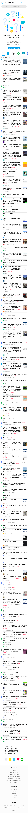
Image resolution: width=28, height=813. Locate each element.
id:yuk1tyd (7, 480)
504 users (10, 554)
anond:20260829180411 (10, 584)
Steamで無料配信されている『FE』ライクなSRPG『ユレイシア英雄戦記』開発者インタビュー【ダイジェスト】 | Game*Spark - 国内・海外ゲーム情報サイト (12, 389)
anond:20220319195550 (10, 134)
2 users (15, 570)
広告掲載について (7, 807)
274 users (25, 739)
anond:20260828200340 (10, 669)
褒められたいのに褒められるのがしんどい (13, 342)
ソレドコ (14, 797)
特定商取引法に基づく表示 (14, 776)
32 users (5, 204)
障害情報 (14, 793)
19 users (5, 100)
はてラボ (14, 791)
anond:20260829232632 (10, 303)
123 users (5, 605)
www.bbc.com (8, 471)
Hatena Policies (14, 782)
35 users (9, 93)
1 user (7, 445)
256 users (8, 413)
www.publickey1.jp (9, 206)
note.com (7, 149)
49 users (12, 115)
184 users (9, 338)
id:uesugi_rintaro (8, 533)
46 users (10, 271)
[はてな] (7, 2)
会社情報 (6, 805)
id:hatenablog (7, 688)
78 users (7, 235)
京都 (6, 646)
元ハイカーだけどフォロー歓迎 (10, 672)
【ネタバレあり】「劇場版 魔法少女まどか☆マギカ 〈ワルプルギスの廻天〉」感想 (12, 513)
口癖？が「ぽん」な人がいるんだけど (12, 547)
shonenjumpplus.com (9, 176)
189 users (16, 433)
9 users (12, 437)
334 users (19, 620)
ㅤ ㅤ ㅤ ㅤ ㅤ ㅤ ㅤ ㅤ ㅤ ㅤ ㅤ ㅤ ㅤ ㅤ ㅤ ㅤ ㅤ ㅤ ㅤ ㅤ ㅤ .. (6, 582)
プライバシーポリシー (14, 772)
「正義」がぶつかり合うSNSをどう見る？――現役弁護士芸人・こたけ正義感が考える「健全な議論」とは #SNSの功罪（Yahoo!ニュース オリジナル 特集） (12, 334)
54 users (11, 189)
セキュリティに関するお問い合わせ (14, 780)
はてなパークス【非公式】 (10, 492)
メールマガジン (14, 795)
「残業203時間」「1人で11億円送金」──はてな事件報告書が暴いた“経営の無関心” (12, 72)
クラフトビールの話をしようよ (10, 403)
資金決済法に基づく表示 (14, 778)
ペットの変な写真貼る (8, 719)
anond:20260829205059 (10, 549)
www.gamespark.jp (9, 394)
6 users (4, 147)
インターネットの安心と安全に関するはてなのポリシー (11, 750)
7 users (4, 520)
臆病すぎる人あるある (8, 418)
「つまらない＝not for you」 (10, 313)
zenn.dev (7, 191)
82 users (23, 422)
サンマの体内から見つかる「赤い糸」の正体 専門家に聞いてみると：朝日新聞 (12, 226)
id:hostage (7, 539)
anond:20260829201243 (10, 562)
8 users (17, 301)
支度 (4, 536)
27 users (15, 692)
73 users (12, 392)
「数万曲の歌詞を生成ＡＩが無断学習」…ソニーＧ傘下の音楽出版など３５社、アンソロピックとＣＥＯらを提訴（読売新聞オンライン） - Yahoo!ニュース (12, 63)
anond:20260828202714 (10, 665)
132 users (20, 313)
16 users (7, 242)
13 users (13, 587)
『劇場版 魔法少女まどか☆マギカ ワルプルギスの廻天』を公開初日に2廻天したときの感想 (12, 593)
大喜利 (6, 196)
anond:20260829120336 (10, 636)
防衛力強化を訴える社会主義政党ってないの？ (14, 519)
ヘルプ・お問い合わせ (14, 774)
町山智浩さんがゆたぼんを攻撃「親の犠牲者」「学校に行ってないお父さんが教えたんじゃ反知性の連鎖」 (12, 181)
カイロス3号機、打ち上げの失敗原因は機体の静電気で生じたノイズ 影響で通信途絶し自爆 (12, 277)
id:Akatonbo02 (8, 453)
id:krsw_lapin (7, 516)
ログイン (23, 2)
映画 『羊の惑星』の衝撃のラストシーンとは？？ (14, 194)
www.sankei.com (8, 117)
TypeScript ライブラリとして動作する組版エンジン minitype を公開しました (12, 233)
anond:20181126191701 (10, 344)
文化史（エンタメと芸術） (10, 211)
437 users (8, 219)
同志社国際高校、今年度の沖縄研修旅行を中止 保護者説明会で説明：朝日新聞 (12, 79)
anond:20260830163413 (10, 439)
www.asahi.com (8, 83)
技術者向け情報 (21, 805)
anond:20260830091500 (10, 522)
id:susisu (6, 545)
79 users (25, 342)
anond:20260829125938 (10, 618)
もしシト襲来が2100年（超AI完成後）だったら (14, 505)
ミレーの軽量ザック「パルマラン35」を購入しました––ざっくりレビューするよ (12, 444)
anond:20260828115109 (10, 700)
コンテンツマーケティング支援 (18, 807)
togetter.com (7, 128)
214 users (5, 369)
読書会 (6, 250)
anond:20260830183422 (10, 377)
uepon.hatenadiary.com (10, 329)
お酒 (6, 404)
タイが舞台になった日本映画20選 (11, 667)
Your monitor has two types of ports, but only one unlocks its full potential (12, 241)
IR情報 (10, 805)
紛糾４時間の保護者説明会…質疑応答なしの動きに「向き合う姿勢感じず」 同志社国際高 (12, 114)
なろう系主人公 (7, 437)
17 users (13, 167)
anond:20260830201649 (10, 315)
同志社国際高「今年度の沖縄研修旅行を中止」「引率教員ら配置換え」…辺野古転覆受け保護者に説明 (12, 138)
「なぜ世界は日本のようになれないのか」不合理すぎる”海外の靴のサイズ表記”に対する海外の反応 (12, 308)
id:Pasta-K (7, 597)
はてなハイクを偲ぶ (9, 674)
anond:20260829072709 (10, 659)
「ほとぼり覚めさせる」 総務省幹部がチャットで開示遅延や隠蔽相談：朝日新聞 (12, 92)
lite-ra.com (7, 415)
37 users (14, 158)
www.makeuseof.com (9, 244)
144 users (18, 309)
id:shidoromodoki (8, 694)
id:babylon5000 (8, 574)
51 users (15, 353)
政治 (6, 320)
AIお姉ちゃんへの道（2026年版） (11, 456)
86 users (17, 126)
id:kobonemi (7, 654)
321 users (10, 710)
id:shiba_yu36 (7, 607)
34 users (22, 667)
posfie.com (7, 185)
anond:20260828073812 (10, 706)
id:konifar (7, 503)
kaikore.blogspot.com (9, 311)
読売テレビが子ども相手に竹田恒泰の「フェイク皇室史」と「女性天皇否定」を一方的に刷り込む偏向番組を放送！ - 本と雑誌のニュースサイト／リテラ (12, 410)
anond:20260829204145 (10, 555)
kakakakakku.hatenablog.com (11, 169)
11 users (14, 132)
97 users (10, 73)
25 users (14, 278)
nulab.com (7, 735)
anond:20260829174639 (10, 589)
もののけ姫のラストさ (8, 657)
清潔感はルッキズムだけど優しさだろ (12, 422)
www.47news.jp (8, 297)
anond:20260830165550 (10, 424)
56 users (11, 582)
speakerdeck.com (8, 221)
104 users (18, 140)
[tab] (3, 53)
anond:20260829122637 (10, 630)
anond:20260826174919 (10, 727)
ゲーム (6, 87)
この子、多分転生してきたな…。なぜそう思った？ (15, 525)
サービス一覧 (14, 789)
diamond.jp (7, 110)
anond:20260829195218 (10, 568)
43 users (12, 108)
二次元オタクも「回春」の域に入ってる (12, 715)
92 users (9, 289)
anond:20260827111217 (10, 717)
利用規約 (14, 770)
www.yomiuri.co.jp (8, 142)
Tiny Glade (6, 85)
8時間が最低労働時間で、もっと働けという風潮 (14, 318)
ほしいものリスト (7, 610)
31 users (24, 715)
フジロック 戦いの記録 (8, 570)
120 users (20, 663)
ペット (6, 721)
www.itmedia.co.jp (8, 75)
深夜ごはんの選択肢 (8, 213)
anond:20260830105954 (10, 509)
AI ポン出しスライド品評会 (9, 542)
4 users (18, 499)
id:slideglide (7, 459)
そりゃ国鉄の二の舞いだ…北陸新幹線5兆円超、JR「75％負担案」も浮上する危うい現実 (12, 107)
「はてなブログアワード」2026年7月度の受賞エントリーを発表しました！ (11, 684)
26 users (7, 81)
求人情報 (14, 805)
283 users (5, 457)
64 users (18, 542)
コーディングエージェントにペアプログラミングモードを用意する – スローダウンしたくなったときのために (12, 476)
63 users (7, 227)
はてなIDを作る (14, 48)
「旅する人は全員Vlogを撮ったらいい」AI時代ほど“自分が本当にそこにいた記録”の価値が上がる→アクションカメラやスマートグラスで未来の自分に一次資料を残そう (12, 430)
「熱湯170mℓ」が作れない (9, 620)
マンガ (6, 741)
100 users (18, 678)
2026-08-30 (6, 495)
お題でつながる (8, 264)
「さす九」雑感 (7, 587)
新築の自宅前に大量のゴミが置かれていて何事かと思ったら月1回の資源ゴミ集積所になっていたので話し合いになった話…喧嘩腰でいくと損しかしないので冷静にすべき (12, 350)
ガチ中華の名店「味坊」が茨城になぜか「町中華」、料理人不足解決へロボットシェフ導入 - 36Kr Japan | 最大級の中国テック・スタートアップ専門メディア (12, 286)
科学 (6, 486)
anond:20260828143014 (10, 680)
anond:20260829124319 (10, 622)
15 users (9, 66)
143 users (5, 183)
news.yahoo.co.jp (8, 67)
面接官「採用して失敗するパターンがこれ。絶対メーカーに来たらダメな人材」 (12, 255)
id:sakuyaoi (7, 580)
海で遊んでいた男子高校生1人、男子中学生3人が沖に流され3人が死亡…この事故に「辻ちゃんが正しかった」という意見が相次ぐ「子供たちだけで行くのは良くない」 (12, 155)
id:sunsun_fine (8, 447)
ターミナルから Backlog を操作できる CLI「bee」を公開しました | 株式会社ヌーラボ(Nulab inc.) (11, 732)
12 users (17, 295)
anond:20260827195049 (10, 712)
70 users (14, 595)
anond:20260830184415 (10, 361)
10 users (5, 507)
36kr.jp (6, 291)
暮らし (6, 383)
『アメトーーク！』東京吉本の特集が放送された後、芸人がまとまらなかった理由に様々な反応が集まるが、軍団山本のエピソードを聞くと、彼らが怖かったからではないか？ (12, 123)
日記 (6, 497)
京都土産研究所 (7, 645)
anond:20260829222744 (10, 465)
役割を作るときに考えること (10, 499)
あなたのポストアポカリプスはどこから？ (13, 209)
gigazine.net (7, 102)
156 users (12, 398)
